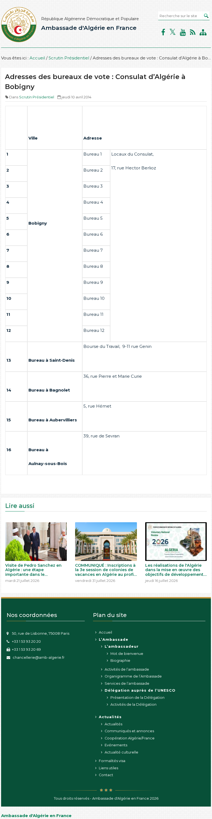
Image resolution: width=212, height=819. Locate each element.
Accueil (37, 58)
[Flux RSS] (192, 32)
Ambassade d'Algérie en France (88, 27)
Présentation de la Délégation (137, 697)
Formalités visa (112, 761)
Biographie (120, 660)
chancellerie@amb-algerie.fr (38, 657)
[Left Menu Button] (4, 809)
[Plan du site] (203, 32)
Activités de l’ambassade (127, 669)
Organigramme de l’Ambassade (133, 676)
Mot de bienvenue (126, 654)
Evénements (116, 745)
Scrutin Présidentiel (69, 58)
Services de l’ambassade (127, 683)
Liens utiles (108, 768)
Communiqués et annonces (129, 731)
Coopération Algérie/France (130, 738)
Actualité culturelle (121, 752)
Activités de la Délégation (133, 704)
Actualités (113, 724)
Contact (106, 775)
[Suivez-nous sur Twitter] (172, 32)
